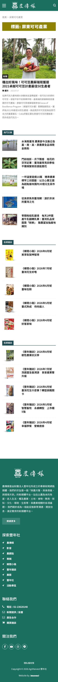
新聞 (5, 76)
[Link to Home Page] (29, 5)
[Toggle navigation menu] (4, 5)
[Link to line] (24, 646)
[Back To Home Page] (29, 473)
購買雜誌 (11, 623)
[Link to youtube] (11, 646)
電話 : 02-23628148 (17, 607)
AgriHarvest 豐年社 (38, 669)
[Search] (54, 5)
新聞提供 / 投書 (15, 612)
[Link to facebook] (5, 646)
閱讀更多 (11, 521)
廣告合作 (11, 618)
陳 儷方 (5, 90)
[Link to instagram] (18, 646)
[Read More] (29, 58)
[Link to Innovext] (35, 676)
